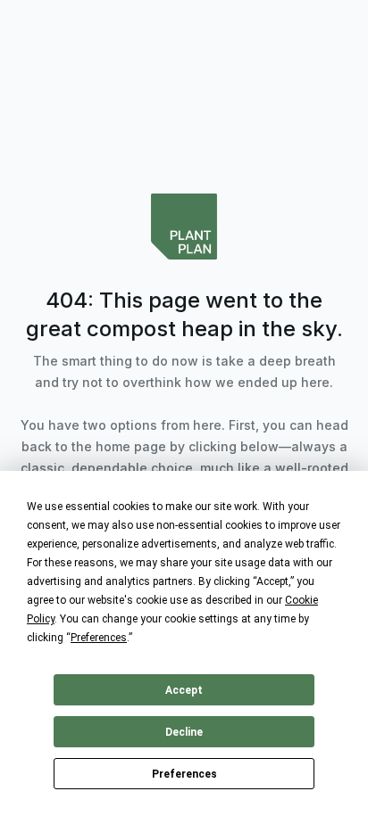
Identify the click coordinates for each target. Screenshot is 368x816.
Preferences (184, 774)
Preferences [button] (99, 637)
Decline (184, 732)
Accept (184, 690)
